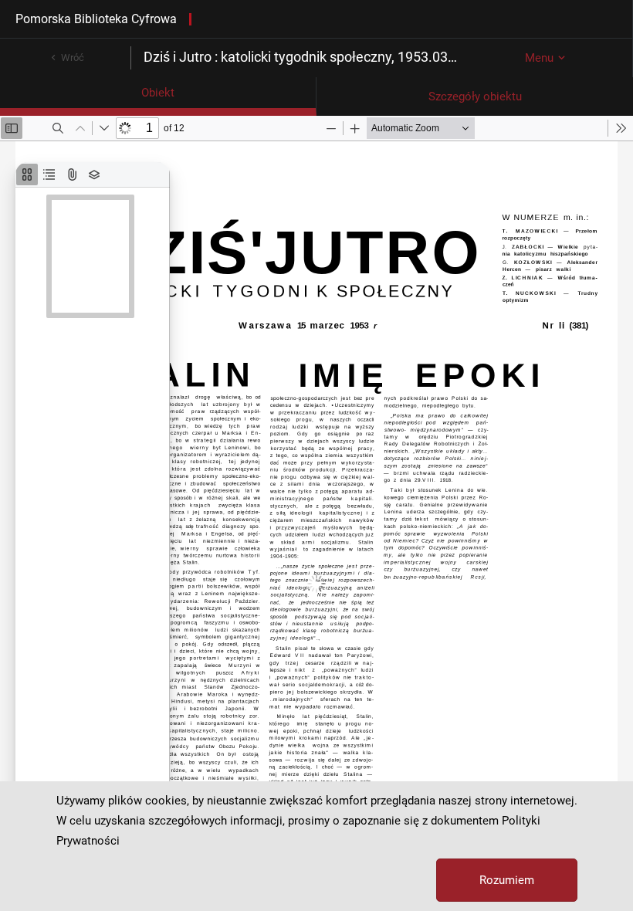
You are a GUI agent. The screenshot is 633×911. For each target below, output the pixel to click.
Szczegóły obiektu (475, 96)
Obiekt (157, 93)
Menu (539, 58)
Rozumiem (506, 880)
